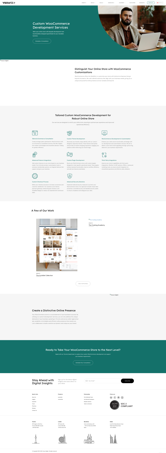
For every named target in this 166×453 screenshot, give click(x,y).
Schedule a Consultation (41, 41)
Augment (121, 2)
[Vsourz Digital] (9, 3)
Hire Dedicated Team (88, 397)
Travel (33, 403)
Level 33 (111, 424)
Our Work (132, 2)
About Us (34, 397)
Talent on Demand (88, 403)
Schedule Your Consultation (83, 362)
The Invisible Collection (44, 275)
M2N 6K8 (37, 425)
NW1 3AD (63, 425)
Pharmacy (34, 406)
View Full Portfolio (83, 283)
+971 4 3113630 (113, 427)
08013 (94, 425)
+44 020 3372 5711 (62, 427)
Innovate (111, 2)
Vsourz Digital (45, 451)
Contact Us (34, 410)
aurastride (60, 397)
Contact (150, 2)
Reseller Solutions (87, 401)
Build (92, 2)
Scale (101, 2)
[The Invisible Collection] (56, 245)
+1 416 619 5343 (35, 427)
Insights (141, 2)
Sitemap (34, 408)
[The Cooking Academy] (109, 220)
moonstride (60, 399)
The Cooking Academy (97, 225)
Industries (34, 401)
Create (84, 2)
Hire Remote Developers (89, 399)
